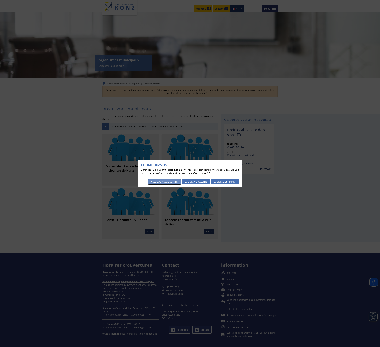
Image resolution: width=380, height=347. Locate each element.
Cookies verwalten (196, 181)
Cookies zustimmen (224, 181)
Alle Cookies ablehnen (164, 181)
